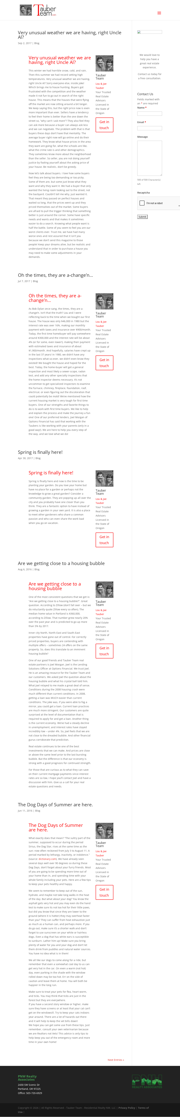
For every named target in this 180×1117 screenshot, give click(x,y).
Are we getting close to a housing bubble (61, 563)
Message (142, 136)
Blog (36, 43)
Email (141, 122)
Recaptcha (143, 192)
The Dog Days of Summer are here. (55, 804)
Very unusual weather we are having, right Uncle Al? (69, 34)
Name (142, 107)
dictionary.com (47, 859)
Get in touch (104, 124)
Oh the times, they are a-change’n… (55, 275)
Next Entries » (116, 1060)
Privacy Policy (126, 1107)
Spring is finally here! (40, 452)
